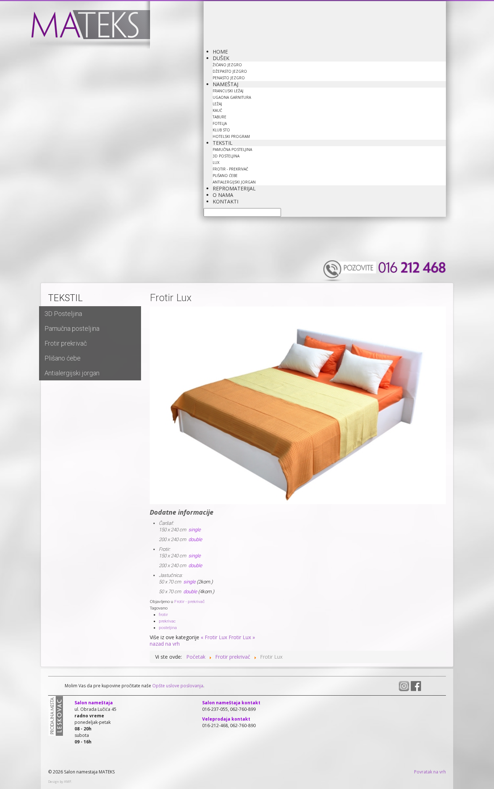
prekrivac (167, 621)
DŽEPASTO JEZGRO (230, 71)
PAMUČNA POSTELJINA (232, 149)
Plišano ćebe (62, 358)
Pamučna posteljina (71, 328)
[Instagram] (404, 686)
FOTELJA (220, 123)
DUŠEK (221, 58)
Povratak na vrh (430, 772)
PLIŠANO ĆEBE (225, 175)
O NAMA (223, 194)
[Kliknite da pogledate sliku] (298, 405)
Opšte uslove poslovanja (177, 686)
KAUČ (217, 110)
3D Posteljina (63, 313)
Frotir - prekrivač (189, 601)
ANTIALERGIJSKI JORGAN (234, 182)
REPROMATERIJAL (234, 188)
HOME (220, 51)
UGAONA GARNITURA (232, 97)
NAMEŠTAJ (225, 84)
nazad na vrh (165, 643)
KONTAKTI (225, 201)
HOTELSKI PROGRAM (231, 136)
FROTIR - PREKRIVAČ (230, 169)
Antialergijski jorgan (71, 373)
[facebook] (415, 686)
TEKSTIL (223, 142)
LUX (216, 162)
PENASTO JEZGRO (229, 77)
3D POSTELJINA (226, 156)
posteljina (168, 627)
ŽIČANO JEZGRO (227, 64)
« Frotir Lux (214, 637)
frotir (163, 614)
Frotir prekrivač (65, 343)
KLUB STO (221, 129)
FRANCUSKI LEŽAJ (228, 90)
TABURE (219, 116)
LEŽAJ (217, 103)
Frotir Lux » (242, 637)
